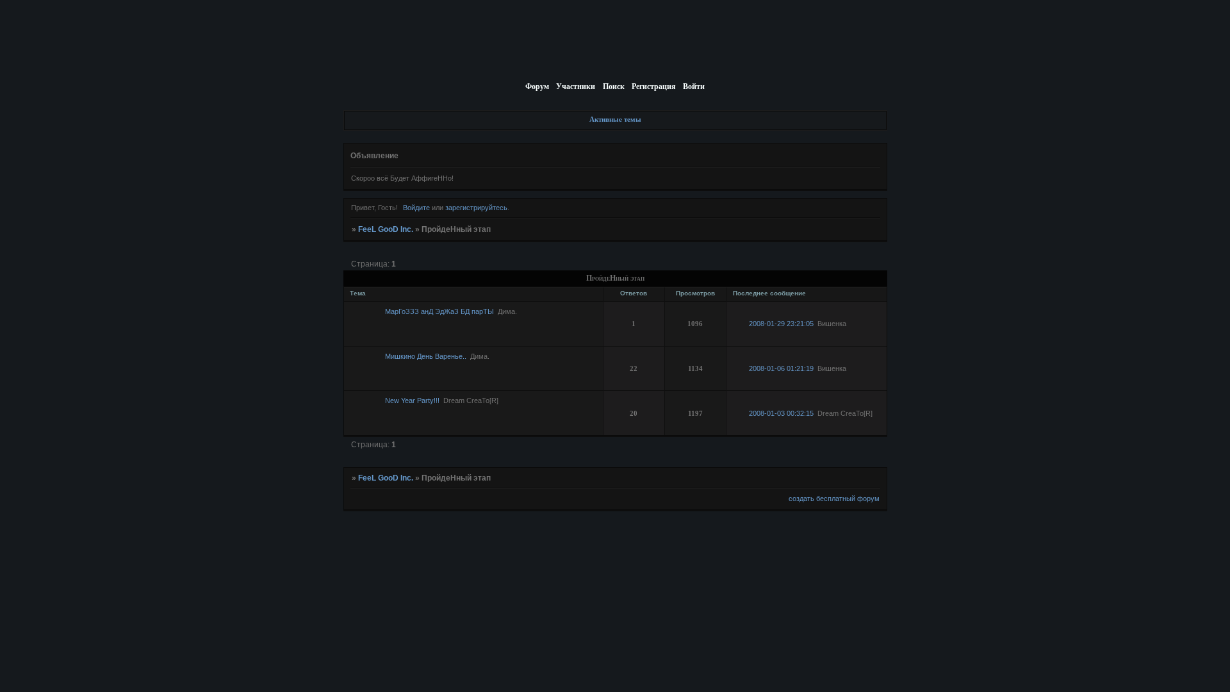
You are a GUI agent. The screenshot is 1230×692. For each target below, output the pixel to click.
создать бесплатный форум (834, 498)
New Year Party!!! (412, 400)
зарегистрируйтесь (476, 207)
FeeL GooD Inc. (385, 229)
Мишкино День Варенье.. (425, 356)
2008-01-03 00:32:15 (781, 413)
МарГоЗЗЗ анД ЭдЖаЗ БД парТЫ (439, 311)
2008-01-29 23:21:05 (781, 323)
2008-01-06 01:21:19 (781, 368)
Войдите (416, 207)
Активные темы (615, 119)
